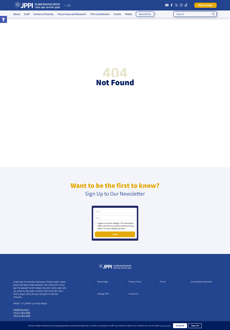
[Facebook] (172, 5)
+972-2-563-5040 (21, 312)
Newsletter (145, 14)
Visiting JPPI (103, 293)
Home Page (102, 281)
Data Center (205, 5)
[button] (3, 19)
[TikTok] (186, 5)
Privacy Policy (135, 281)
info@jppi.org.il (21, 309)
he (65, 5)
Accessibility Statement (201, 281)
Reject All (195, 325)
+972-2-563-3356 (21, 315)
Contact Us (133, 293)
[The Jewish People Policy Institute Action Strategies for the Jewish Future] (37, 5)
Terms (163, 281)
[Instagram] (181, 5)
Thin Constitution (100, 14)
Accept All (180, 325)
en (69, 5)
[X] (176, 5)
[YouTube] (167, 5)
